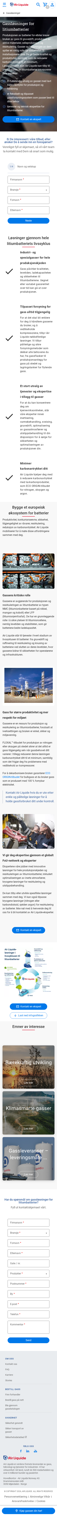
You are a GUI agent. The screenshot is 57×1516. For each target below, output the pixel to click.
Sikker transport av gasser (14, 1430)
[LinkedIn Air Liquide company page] (27, 1451)
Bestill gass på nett (14, 1400)
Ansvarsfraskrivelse (23, 1501)
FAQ (7, 1369)
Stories (8, 1380)
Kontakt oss (11, 1364)
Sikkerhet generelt (14, 1423)
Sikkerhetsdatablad (15, 1437)
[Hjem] (14, 1457)
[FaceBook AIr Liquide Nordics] (21, 1451)
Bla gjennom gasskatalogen (12, 1407)
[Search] (38, 4)
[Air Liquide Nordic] (35, 1451)
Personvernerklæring (15, 1496)
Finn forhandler (12, 1394)
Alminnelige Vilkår (40, 1496)
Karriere (9, 1375)
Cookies (40, 1501)
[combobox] (38, 4)
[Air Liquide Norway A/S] (19, 4)
